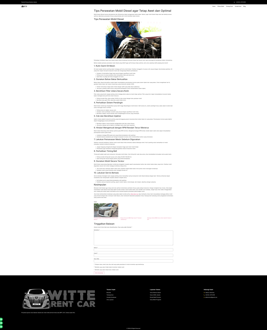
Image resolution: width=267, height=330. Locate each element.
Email (96, 253)
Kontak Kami (238, 6)
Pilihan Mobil (220, 6)
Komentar (97, 229)
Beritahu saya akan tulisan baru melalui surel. (107, 269)
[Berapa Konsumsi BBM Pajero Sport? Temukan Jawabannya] (133, 210)
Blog (244, 6)
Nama (96, 247)
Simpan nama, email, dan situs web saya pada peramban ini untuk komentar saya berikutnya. (119, 264)
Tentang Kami (229, 6)
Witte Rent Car (134, 194)
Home (213, 6)
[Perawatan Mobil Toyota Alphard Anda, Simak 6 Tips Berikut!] (106, 210)
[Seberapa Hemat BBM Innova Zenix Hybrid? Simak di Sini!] (159, 210)
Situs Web (96, 258)
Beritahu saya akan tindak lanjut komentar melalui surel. (109, 267)
